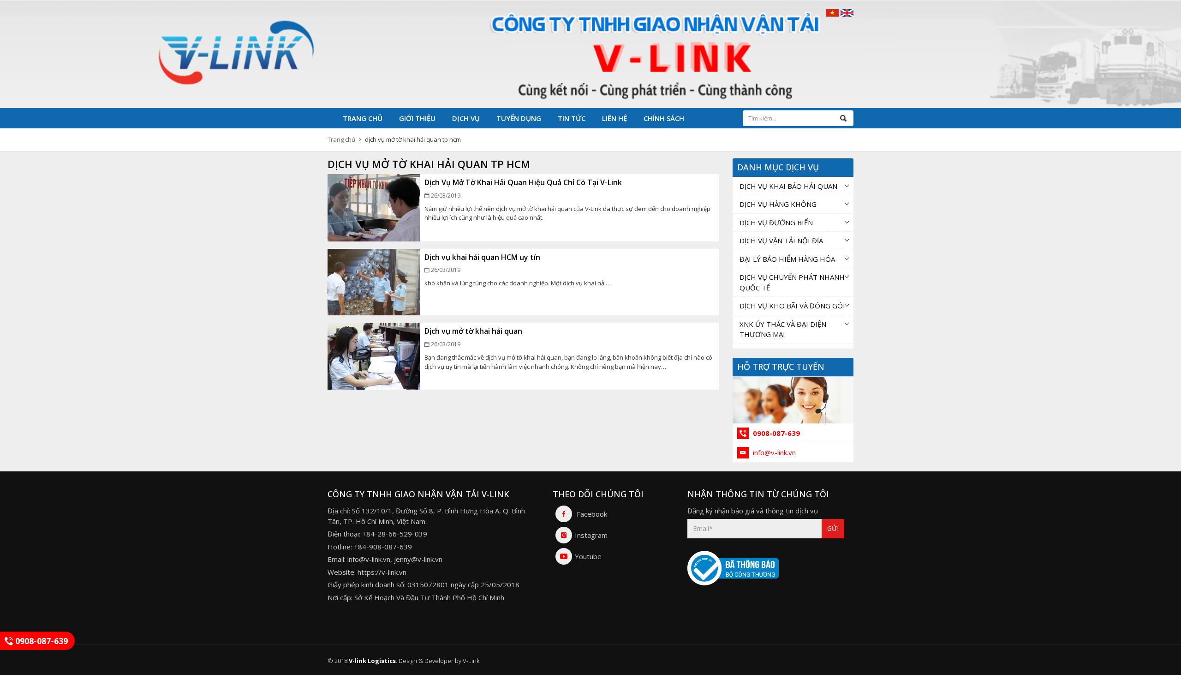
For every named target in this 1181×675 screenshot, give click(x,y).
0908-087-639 (775, 433)
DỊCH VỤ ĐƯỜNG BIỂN (776, 222)
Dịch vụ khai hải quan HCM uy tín (482, 257)
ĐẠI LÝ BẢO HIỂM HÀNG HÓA (787, 259)
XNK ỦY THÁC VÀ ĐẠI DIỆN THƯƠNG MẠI (783, 329)
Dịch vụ (466, 118)
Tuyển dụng (518, 118)
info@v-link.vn (773, 452)
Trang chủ (362, 118)
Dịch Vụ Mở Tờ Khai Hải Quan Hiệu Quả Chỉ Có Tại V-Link (523, 182)
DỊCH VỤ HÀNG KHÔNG (778, 204)
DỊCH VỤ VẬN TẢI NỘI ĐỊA (781, 240)
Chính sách (664, 118)
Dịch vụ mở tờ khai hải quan (473, 331)
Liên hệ (614, 118)
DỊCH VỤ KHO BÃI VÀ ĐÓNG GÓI (792, 305)
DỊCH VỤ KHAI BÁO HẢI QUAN (788, 186)
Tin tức (571, 118)
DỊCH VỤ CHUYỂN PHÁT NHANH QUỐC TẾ (792, 282)
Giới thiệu (417, 118)
